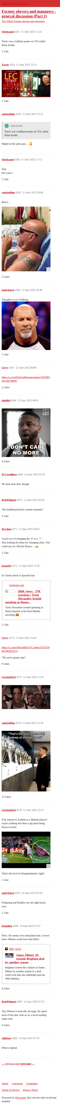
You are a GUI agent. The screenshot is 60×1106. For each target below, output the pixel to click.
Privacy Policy (30, 1090)
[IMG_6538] (26, 850)
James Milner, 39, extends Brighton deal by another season (24, 958)
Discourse (20, 1097)
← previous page (11, 1063)
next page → (27, 1063)
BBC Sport (15, 949)
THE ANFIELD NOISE (15, 3)
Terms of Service (11, 1090)
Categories (17, 1083)
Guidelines (32, 1083)
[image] (26, 239)
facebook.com (16, 585)
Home (5, 1083)
